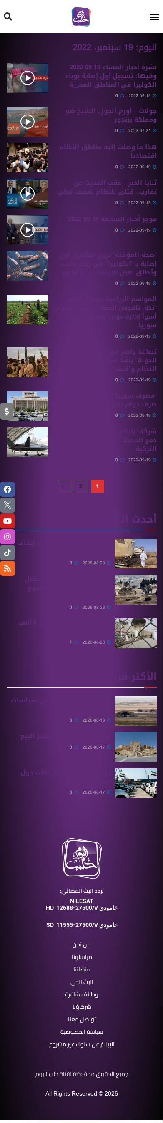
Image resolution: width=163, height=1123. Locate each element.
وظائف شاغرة (81, 994)
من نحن (82, 944)
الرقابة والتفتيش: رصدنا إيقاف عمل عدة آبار (64, 547)
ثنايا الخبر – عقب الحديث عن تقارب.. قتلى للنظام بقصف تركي (107, 187)
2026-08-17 (94, 747)
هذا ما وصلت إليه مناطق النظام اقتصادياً (108, 151)
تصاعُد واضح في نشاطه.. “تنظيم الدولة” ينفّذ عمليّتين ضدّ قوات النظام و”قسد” (108, 360)
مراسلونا (82, 956)
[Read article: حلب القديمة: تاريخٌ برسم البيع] (136, 747)
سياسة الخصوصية (81, 1031)
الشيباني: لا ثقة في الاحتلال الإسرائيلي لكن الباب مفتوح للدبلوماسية (68, 587)
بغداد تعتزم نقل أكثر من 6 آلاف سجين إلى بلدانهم (64, 627)
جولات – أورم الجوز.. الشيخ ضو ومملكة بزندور (111, 115)
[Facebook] (7, 489)
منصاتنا (81, 969)
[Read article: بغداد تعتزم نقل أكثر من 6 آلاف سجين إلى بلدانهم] (136, 633)
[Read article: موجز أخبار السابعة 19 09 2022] (27, 230)
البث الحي (81, 981)
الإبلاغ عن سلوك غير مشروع (82, 1044)
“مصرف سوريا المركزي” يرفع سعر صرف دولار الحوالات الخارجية (107, 400)
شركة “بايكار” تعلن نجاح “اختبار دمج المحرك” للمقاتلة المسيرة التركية (111, 440)
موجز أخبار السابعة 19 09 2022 (112, 219)
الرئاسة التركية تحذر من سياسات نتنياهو (61, 705)
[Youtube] (7, 520)
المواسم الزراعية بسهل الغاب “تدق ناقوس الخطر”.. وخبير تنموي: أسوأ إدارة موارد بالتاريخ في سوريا (105, 312)
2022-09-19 (140, 96)
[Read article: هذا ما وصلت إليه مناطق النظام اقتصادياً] (27, 158)
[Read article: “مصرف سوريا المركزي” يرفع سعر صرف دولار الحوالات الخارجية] (27, 406)
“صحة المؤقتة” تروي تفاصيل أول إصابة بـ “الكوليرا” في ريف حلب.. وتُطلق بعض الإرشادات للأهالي (108, 263)
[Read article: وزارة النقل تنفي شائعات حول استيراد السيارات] (136, 783)
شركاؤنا (82, 1006)
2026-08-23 (94, 563)
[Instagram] (7, 536)
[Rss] (7, 568)
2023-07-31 (140, 130)
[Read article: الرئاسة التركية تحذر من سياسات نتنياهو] (136, 711)
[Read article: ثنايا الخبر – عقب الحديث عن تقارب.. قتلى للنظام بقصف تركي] (27, 194)
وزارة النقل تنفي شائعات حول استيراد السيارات (65, 777)
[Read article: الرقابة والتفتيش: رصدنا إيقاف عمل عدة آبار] (136, 554)
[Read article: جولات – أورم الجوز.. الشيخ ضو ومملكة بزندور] (27, 122)
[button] (155, 17)
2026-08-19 (94, 720)
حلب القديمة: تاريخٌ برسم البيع (65, 736)
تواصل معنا (82, 1019)
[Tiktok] (7, 552)
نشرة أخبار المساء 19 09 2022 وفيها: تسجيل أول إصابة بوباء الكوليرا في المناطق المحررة (111, 75)
